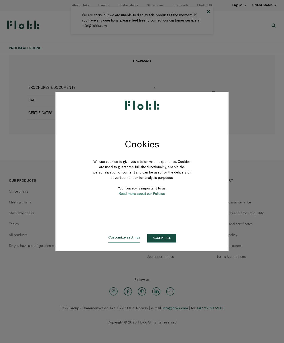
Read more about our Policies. (142, 194)
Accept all (162, 238)
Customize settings (124, 237)
